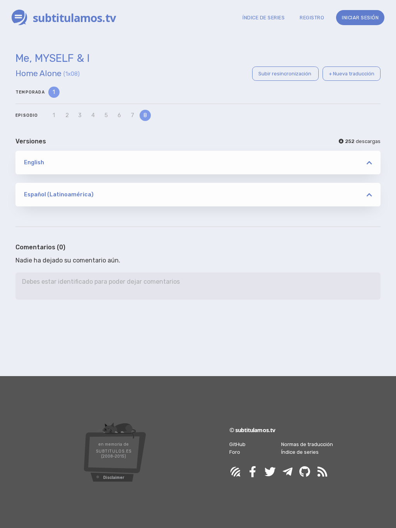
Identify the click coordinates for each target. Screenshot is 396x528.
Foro (234, 452)
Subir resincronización (285, 74)
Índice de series (300, 452)
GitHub (237, 444)
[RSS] (322, 472)
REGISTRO (312, 17)
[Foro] (235, 472)
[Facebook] (252, 472)
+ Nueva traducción (351, 74)
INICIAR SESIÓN (360, 17)
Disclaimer (113, 477)
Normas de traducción (307, 444)
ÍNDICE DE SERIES (263, 17)
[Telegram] (287, 472)
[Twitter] (270, 472)
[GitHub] (305, 472)
